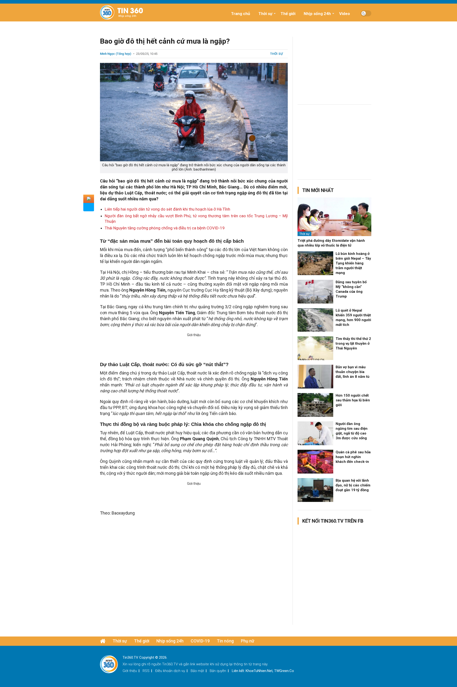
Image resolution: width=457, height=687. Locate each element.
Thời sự (265, 13)
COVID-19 (200, 640)
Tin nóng (225, 640)
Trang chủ (240, 13)
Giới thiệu (130, 671)
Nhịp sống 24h (317, 13)
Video (344, 13)
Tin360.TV (170, 664)
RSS (146, 671)
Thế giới (288, 13)
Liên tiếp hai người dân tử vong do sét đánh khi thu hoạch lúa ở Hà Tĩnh (167, 209)
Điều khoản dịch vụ (170, 671)
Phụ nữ (247, 640)
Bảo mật (197, 671)
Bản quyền (218, 671)
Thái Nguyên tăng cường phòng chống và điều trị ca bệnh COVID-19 (165, 228)
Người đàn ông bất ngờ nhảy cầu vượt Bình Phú (147, 215)
